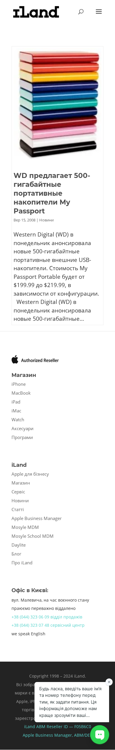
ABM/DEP (83, 735)
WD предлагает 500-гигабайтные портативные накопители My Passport (52, 193)
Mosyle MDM (25, 527)
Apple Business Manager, (48, 735)
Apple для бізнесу (30, 474)
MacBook (21, 393)
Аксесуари (23, 428)
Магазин (21, 483)
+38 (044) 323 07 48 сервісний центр (48, 625)
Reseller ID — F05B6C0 (68, 726)
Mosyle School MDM (33, 536)
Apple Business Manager (37, 518)
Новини (46, 220)
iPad (16, 402)
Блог (16, 554)
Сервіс (18, 492)
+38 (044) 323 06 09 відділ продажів (47, 617)
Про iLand (22, 563)
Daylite (19, 545)
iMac (16, 411)
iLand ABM (34, 726)
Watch (18, 419)
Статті (18, 509)
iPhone (19, 384)
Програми (22, 437)
